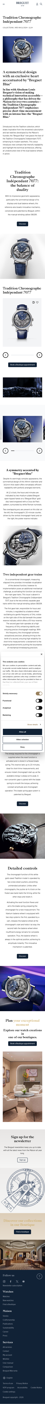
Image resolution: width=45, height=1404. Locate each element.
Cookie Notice (36, 1387)
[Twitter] (17, 1281)
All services (7, 1347)
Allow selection (22, 739)
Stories (5, 1316)
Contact (6, 1351)
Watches (6, 1296)
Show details (32, 725)
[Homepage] (22, 4)
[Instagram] (4, 1281)
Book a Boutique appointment (22, 365)
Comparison (8, 1367)
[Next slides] (39, 355)
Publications (8, 1324)
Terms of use (8, 1383)
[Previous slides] (5, 355)
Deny (22, 747)
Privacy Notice (22, 1383)
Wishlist (6, 1359)
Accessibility (22, 1387)
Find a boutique (22, 1232)
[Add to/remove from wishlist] (37, 302)
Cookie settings (9, 1392)
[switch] (39, 701)
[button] (33, 302)
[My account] (37, 4)
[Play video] (33, 393)
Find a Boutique (9, 1304)
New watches (8, 1300)
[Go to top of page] (39, 1276)
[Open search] (41, 4)
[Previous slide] (5, 451)
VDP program (8, 1387)
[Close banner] (41, 654)
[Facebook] (10, 1281)
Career (5, 1332)
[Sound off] (37, 393)
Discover (22, 224)
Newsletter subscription (12, 1285)
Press (5, 1335)
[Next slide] (39, 451)
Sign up (22, 1160)
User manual (8, 1363)
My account (7, 1355)
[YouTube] (23, 1281)
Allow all (22, 732)
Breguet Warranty (10, 1371)
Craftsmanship (9, 1320)
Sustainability (8, 1328)
